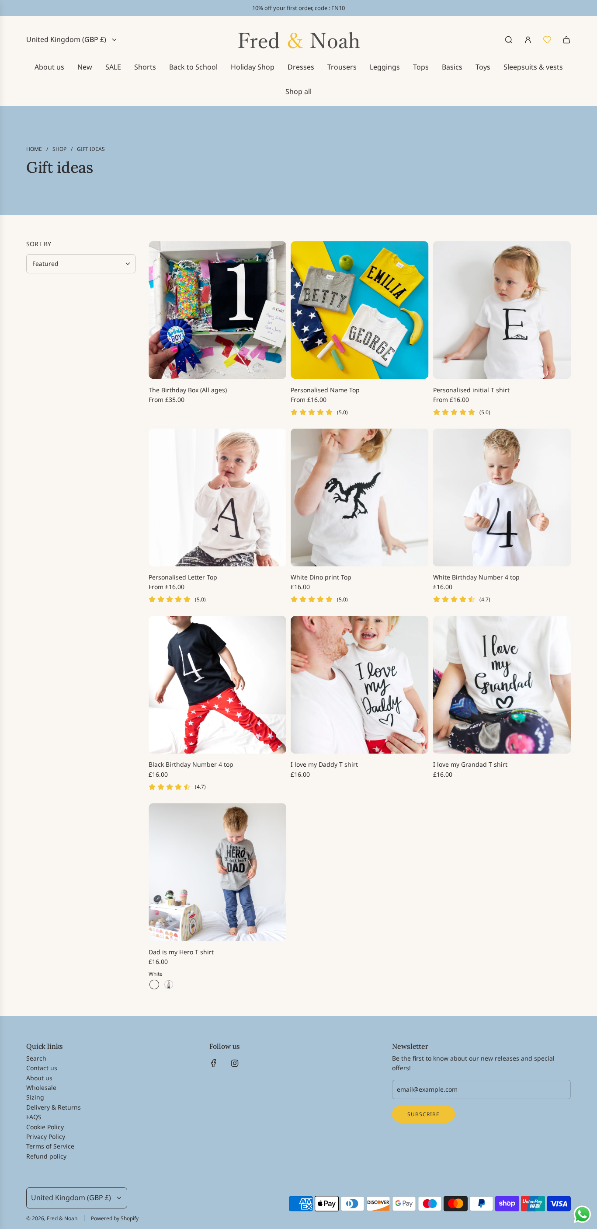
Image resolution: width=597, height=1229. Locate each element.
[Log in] (528, 39)
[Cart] (566, 39)
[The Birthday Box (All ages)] (217, 310)
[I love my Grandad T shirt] (502, 685)
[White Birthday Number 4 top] (502, 497)
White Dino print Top (321, 577)
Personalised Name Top (325, 390)
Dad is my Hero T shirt (181, 952)
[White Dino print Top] (359, 497)
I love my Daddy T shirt (324, 764)
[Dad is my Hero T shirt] (217, 872)
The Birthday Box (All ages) (188, 390)
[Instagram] (234, 1063)
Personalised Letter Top (183, 577)
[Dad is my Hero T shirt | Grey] (168, 984)
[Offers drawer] (547, 39)
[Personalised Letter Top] (217, 497)
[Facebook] (213, 1063)
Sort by (38, 244)
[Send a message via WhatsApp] (582, 1214)
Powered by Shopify (115, 1218)
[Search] (508, 39)
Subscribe (423, 1114)
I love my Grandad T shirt (470, 764)
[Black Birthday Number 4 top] (217, 685)
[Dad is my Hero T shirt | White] (154, 984)
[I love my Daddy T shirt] (359, 685)
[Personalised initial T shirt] (502, 310)
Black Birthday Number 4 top (191, 764)
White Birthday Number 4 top (476, 577)
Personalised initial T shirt (471, 390)
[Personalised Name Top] (359, 310)
